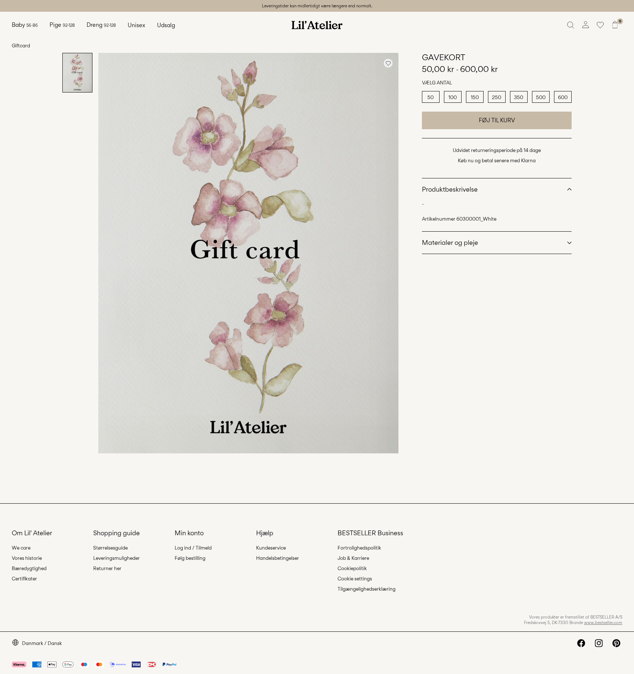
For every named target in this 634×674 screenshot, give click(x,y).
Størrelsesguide (110, 548)
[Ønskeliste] (600, 25)
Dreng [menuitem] (101, 24)
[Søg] (571, 25)
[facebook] (581, 643)
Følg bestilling (190, 558)
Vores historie (27, 558)
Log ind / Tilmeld (193, 548)
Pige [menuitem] (62, 24)
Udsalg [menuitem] (166, 25)
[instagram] (599, 643)
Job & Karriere (353, 558)
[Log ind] (585, 25)
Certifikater (24, 578)
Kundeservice (271, 548)
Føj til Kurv (497, 120)
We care (21, 548)
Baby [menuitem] (25, 24)
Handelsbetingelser (277, 558)
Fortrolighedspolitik (359, 548)
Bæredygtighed (29, 568)
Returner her (107, 568)
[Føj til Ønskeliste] (388, 63)
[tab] (77, 73)
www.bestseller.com (603, 622)
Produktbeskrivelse (450, 189)
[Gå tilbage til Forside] (317, 25)
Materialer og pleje (450, 242)
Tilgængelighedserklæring (367, 589)
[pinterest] (616, 643)
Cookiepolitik (352, 568)
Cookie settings (355, 578)
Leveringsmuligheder (116, 558)
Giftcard (21, 45)
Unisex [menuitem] (136, 25)
